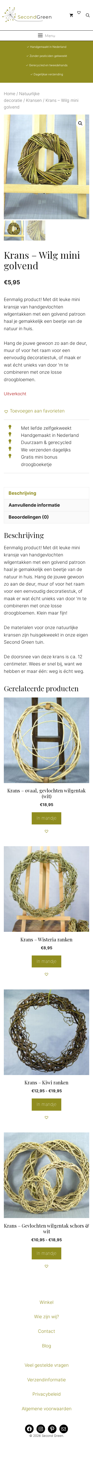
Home (9, 93)
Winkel (46, 1302)
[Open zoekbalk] (88, 15)
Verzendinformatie (46, 1380)
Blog (46, 1346)
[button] (80, 123)
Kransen (34, 100)
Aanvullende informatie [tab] (34, 505)
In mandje (46, 1104)
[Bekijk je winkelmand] (71, 15)
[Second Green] (29, 15)
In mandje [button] (46, 818)
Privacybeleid (46, 1394)
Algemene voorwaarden (47, 1408)
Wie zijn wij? (46, 1316)
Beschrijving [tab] (22, 493)
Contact (46, 1331)
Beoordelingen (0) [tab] (29, 517)
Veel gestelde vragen (47, 1365)
